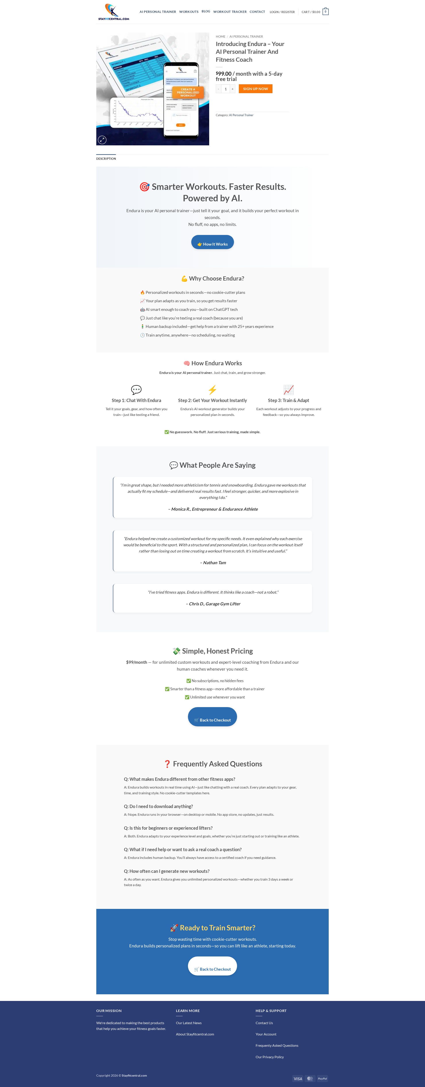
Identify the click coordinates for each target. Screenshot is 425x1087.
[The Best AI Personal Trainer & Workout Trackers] (114, 12)
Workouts (189, 11)
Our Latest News (189, 1023)
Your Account (266, 1034)
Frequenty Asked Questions (277, 1045)
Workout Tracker (230, 11)
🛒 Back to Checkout (212, 720)
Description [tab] (106, 158)
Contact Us (264, 1023)
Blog (206, 11)
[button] (282, 12)
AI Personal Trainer (158, 11)
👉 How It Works (212, 244)
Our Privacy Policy (270, 1057)
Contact (257, 11)
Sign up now (255, 89)
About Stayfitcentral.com (195, 1034)
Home (220, 36)
